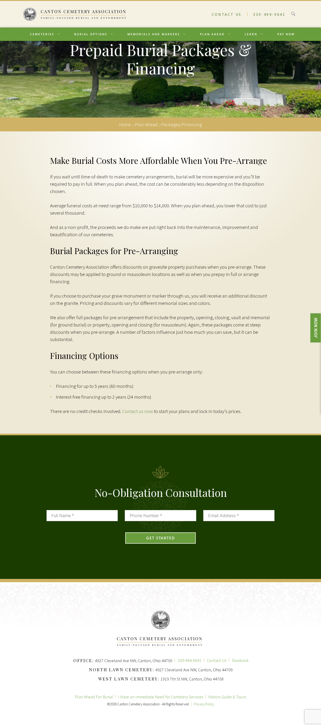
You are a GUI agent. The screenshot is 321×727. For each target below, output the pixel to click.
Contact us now (137, 411)
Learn (251, 34)
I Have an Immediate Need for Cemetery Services (160, 696)
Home (125, 124)
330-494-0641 (269, 14)
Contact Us (227, 14)
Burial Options (90, 34)
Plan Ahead (212, 34)
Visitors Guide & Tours (227, 696)
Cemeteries (42, 34)
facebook (240, 660)
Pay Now (286, 34)
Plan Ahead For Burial (94, 696)
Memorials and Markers (153, 34)
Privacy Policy (204, 704)
